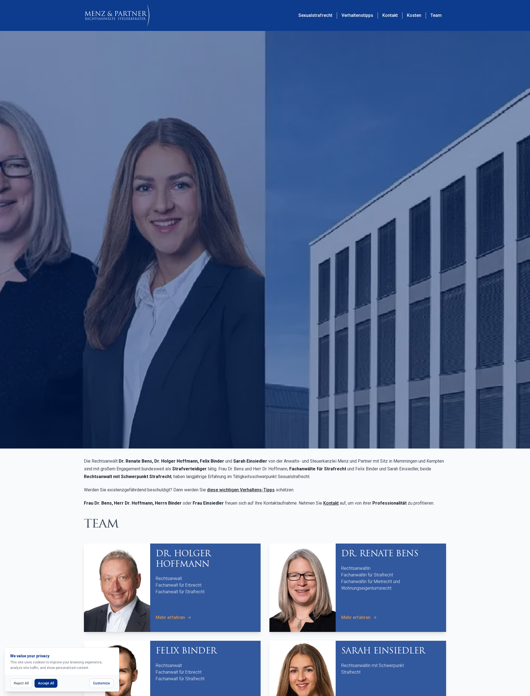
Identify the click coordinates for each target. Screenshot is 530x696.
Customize (101, 683)
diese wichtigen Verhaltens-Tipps (241, 489)
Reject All (21, 683)
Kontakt (331, 503)
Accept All (46, 683)
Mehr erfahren (170, 617)
